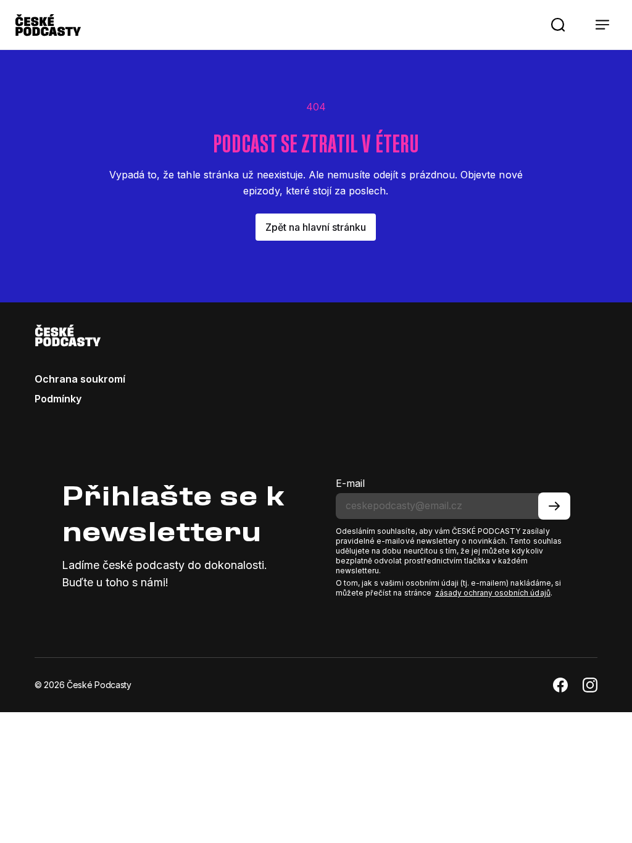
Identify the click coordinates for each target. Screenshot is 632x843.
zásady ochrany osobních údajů (493, 592)
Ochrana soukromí (80, 379)
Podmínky (58, 398)
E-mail (350, 483)
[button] (558, 24)
